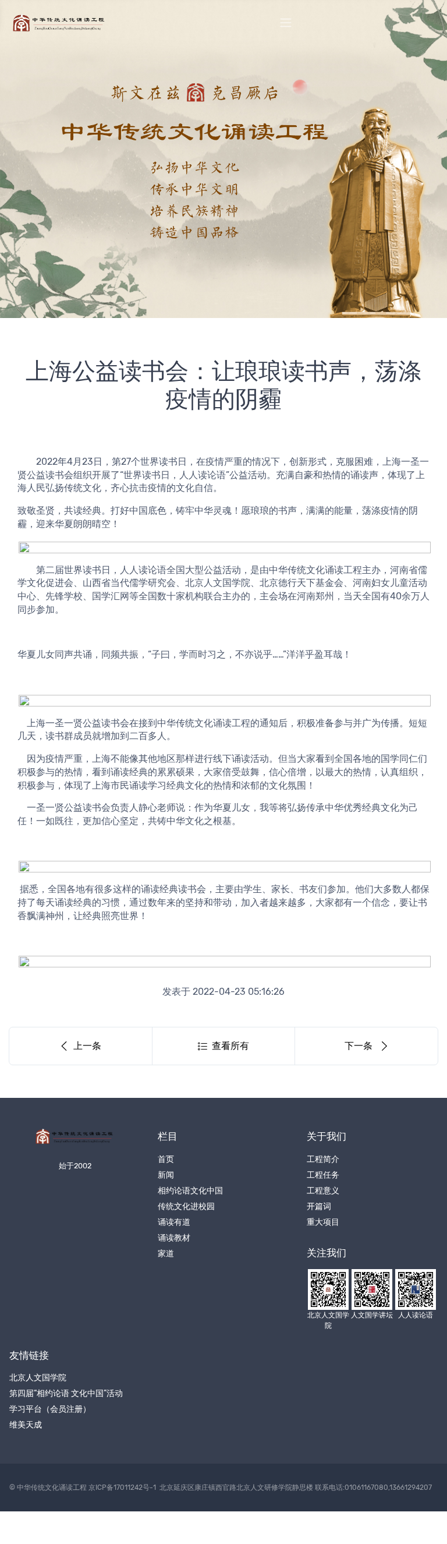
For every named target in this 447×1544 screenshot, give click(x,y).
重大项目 (323, 1222)
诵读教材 (174, 1238)
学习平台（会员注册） (50, 1409)
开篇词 (319, 1206)
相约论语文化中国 (190, 1191)
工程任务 (323, 1175)
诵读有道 (174, 1222)
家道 (166, 1254)
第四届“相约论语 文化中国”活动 (66, 1393)
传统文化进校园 (186, 1206)
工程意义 (323, 1191)
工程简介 (323, 1159)
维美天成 (25, 1425)
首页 (166, 1159)
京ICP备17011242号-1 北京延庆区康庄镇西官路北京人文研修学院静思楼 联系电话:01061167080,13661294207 (260, 1487)
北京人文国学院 (37, 1378)
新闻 (166, 1175)
